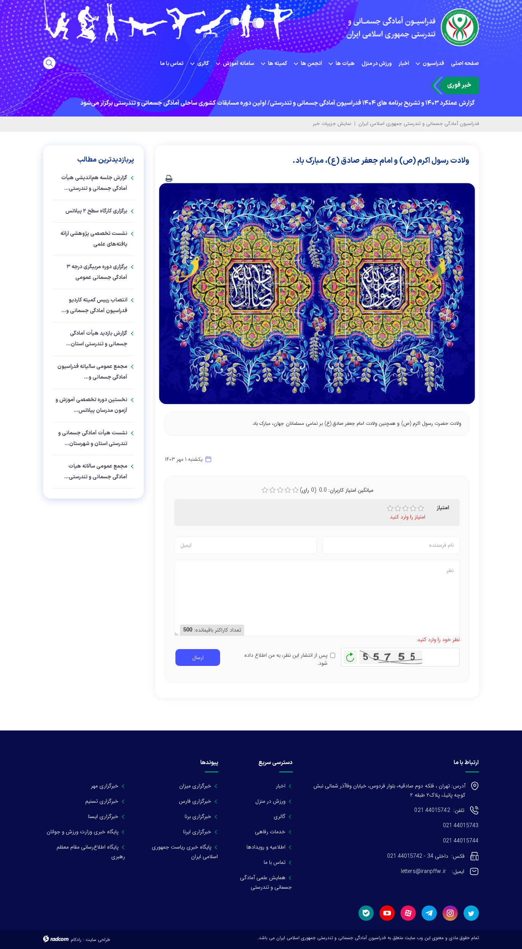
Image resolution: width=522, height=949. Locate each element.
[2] (397, 508)
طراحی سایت (98, 939)
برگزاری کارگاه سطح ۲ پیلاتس (96, 211)
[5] (420, 508)
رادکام (76, 939)
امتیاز (443, 508)
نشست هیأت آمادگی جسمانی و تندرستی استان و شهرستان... (92, 438)
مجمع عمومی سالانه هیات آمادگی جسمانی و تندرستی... (95, 471)
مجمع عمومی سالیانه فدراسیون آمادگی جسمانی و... (92, 372)
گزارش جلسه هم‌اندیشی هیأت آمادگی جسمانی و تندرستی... (94, 183)
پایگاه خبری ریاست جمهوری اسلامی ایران (184, 852)
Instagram (450, 913)
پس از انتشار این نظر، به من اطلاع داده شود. (285, 659)
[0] (264, 490)
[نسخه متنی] (168, 179)
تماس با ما (274, 862)
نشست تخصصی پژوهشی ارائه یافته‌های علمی (93, 239)
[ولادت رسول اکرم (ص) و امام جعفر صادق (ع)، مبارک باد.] (317, 293)
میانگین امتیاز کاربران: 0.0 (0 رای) (336, 490)
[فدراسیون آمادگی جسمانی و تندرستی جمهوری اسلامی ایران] (410, 27)
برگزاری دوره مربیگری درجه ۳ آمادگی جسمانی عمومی (96, 272)
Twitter (471, 913)
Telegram (429, 913)
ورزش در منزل (270, 801)
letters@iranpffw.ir (432, 871)
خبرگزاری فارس (195, 801)
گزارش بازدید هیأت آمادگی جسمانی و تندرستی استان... (96, 338)
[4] (413, 508)
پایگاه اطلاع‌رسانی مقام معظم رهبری (91, 852)
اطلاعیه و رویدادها (265, 847)
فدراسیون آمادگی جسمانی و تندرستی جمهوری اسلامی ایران (418, 124)
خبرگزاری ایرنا (197, 832)
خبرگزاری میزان (195, 786)
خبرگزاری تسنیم (101, 801)
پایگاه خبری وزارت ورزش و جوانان (82, 832)
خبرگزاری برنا (198, 816)
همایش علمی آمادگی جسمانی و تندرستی (266, 882)
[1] (390, 508)
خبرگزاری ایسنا (103, 816)
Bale (366, 913)
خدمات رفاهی (270, 832)
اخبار (280, 786)
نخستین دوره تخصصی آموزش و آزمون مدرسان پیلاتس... (91, 405)
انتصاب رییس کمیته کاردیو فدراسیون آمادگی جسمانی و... (94, 305)
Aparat (408, 913)
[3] (405, 508)
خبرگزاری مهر (104, 786)
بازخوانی (350, 655)
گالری (279, 816)
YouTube (387, 913)
